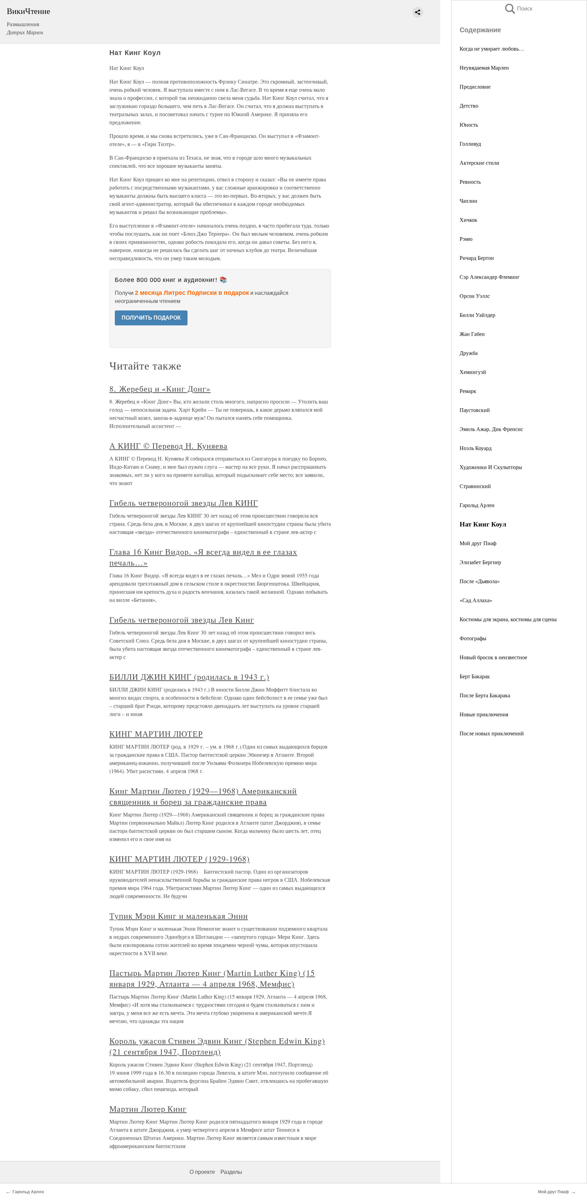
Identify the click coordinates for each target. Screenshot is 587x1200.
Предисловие (475, 86)
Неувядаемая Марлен (484, 67)
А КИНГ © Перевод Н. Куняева (168, 445)
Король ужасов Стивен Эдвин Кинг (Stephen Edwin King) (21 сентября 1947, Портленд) (217, 1046)
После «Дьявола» (480, 581)
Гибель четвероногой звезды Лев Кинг (181, 619)
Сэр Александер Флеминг (490, 276)
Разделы (231, 1172)
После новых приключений (492, 733)
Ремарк (468, 390)
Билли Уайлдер (477, 314)
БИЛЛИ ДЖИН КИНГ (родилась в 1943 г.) (189, 676)
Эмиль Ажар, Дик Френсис (491, 428)
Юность (469, 124)
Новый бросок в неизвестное (493, 657)
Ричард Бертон (477, 257)
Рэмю (466, 238)
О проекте (202, 1172)
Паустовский (475, 409)
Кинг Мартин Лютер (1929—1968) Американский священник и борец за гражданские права (203, 796)
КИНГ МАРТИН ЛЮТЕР (156, 733)
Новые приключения (484, 714)
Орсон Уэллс (475, 295)
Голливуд (470, 143)
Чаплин (468, 200)
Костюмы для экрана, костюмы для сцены (508, 619)
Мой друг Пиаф (478, 543)
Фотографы (473, 638)
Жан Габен (472, 333)
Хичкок (468, 219)
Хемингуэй (473, 371)
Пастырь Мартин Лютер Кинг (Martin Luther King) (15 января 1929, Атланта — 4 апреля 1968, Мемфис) (212, 978)
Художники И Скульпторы (491, 466)
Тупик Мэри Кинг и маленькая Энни (178, 915)
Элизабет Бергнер (480, 562)
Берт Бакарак (475, 676)
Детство (469, 105)
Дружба (469, 352)
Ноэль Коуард (476, 447)
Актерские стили (479, 162)
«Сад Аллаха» (476, 600)
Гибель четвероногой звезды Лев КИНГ (183, 502)
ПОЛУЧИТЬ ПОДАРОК (151, 318)
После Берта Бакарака (485, 695)
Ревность (470, 181)
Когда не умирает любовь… (492, 48)
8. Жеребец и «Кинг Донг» (160, 388)
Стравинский (475, 485)
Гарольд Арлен (477, 504)
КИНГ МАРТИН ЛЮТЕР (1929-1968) (179, 858)
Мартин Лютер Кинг (147, 1108)
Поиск (518, 9)
